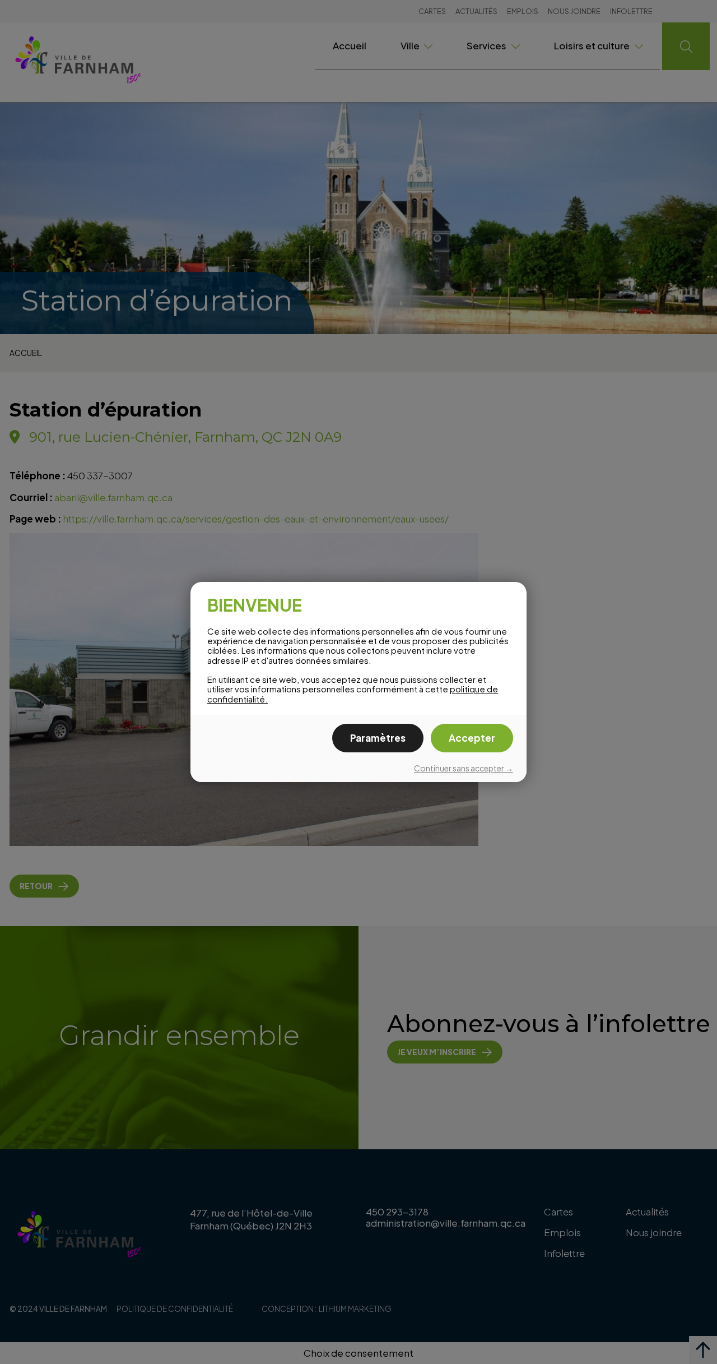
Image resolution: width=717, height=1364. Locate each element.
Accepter (472, 738)
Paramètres (378, 738)
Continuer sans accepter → (463, 768)
